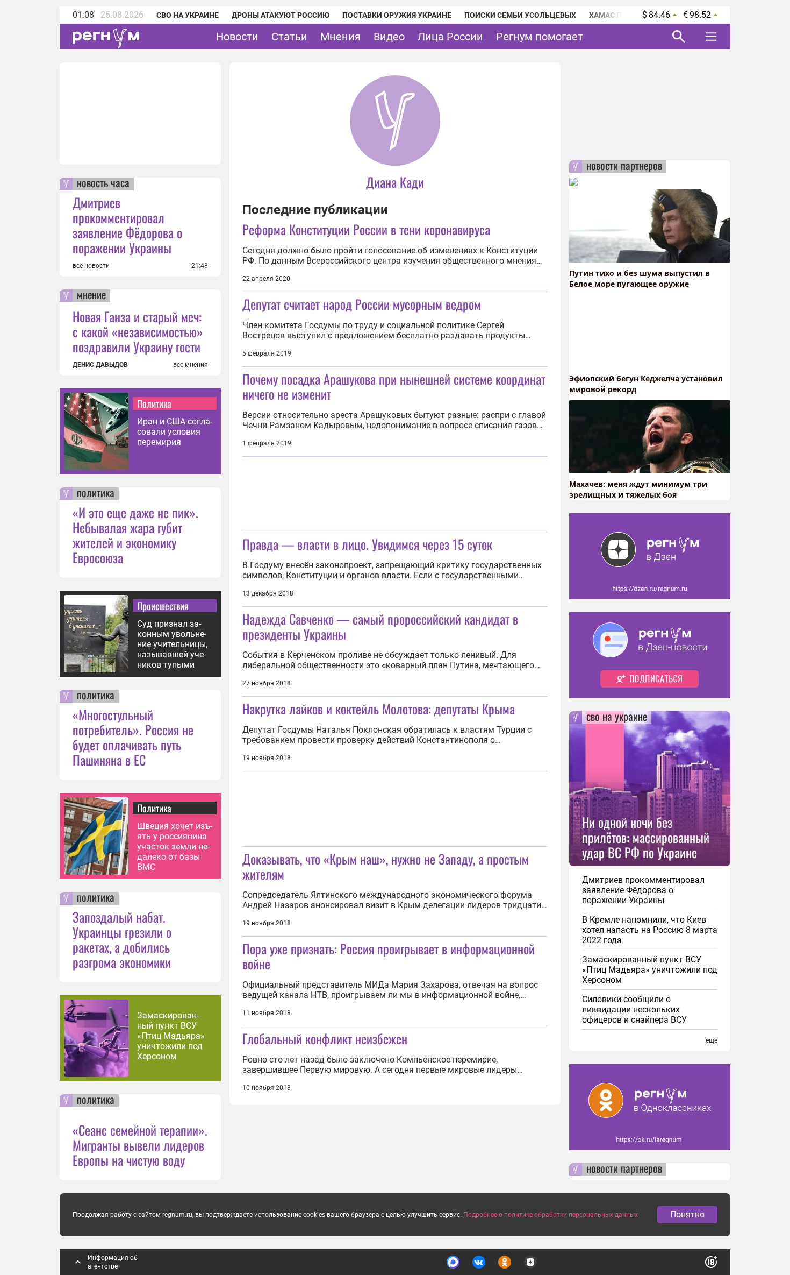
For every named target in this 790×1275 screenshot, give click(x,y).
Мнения (340, 36)
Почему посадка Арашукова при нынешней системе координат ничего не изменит (393, 386)
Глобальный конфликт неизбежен (324, 1038)
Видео (389, 36)
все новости (91, 266)
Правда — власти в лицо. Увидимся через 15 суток (367, 544)
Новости (237, 36)
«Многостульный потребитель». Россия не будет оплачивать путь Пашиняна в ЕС (133, 737)
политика (95, 493)
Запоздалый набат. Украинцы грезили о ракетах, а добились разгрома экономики (122, 939)
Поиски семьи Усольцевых (520, 15)
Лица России (450, 36)
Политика (154, 403)
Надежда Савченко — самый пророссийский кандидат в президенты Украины (380, 626)
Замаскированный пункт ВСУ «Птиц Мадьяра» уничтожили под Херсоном (171, 1035)
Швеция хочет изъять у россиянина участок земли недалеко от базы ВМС (174, 846)
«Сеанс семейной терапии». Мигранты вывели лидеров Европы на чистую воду (140, 1144)
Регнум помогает (539, 36)
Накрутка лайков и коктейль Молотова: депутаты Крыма (378, 708)
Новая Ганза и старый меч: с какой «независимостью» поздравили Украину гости (138, 331)
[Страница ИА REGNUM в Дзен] (530, 1262)
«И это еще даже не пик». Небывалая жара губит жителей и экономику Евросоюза (135, 535)
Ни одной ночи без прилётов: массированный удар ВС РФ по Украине (645, 837)
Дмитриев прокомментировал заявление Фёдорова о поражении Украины (127, 225)
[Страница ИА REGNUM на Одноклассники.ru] (504, 1262)
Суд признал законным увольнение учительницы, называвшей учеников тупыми (172, 644)
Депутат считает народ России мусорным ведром (361, 304)
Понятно (687, 1214)
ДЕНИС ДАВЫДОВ (100, 365)
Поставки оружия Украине (396, 15)
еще (711, 1040)
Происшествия (163, 605)
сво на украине (616, 717)
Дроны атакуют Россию (280, 15)
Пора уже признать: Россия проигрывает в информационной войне (388, 956)
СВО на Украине (187, 15)
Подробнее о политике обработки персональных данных (550, 1215)
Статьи (289, 36)
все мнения (190, 365)
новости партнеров (624, 166)
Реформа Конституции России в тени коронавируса (366, 229)
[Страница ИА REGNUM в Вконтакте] (478, 1262)
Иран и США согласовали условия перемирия (174, 431)
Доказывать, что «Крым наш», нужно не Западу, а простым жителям (385, 866)
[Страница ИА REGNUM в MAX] (453, 1262)
